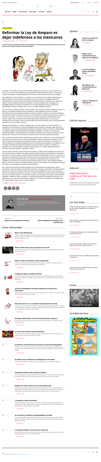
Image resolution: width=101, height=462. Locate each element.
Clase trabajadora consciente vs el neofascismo (50, 221)
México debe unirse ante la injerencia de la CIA (32, 248)
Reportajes (33, 11)
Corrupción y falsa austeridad (26, 400)
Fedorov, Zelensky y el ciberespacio (89, 102)
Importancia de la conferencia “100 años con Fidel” (83, 176)
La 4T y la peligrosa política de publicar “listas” (89, 71)
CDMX (14, 11)
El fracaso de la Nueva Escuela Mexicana (29, 332)
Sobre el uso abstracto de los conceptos (90, 39)
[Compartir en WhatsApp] (13, 188)
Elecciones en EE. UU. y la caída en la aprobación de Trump (36, 304)
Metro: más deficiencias (23, 233)
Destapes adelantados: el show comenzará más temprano (36, 318)
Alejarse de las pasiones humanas (16, 220)
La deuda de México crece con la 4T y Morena (31, 430)
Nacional (7, 11)
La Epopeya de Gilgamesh (82, 305)
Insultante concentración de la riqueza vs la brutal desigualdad (38, 345)
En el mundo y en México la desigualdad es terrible (33, 415)
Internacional (23, 11)
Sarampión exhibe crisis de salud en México (31, 373)
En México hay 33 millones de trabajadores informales (35, 359)
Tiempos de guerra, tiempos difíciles (28, 274)
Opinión (49, 11)
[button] (9, 22)
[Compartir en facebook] (5, 188)
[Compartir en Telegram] (17, 188)
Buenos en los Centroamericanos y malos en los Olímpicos (90, 56)
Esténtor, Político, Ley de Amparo (18, 183)
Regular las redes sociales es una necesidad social (33, 386)
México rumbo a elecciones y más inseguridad (32, 261)
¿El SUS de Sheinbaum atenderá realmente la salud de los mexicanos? (36, 289)
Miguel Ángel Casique (9, 41)
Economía (41, 11)
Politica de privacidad (24, 454)
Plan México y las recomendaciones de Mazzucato (89, 87)
